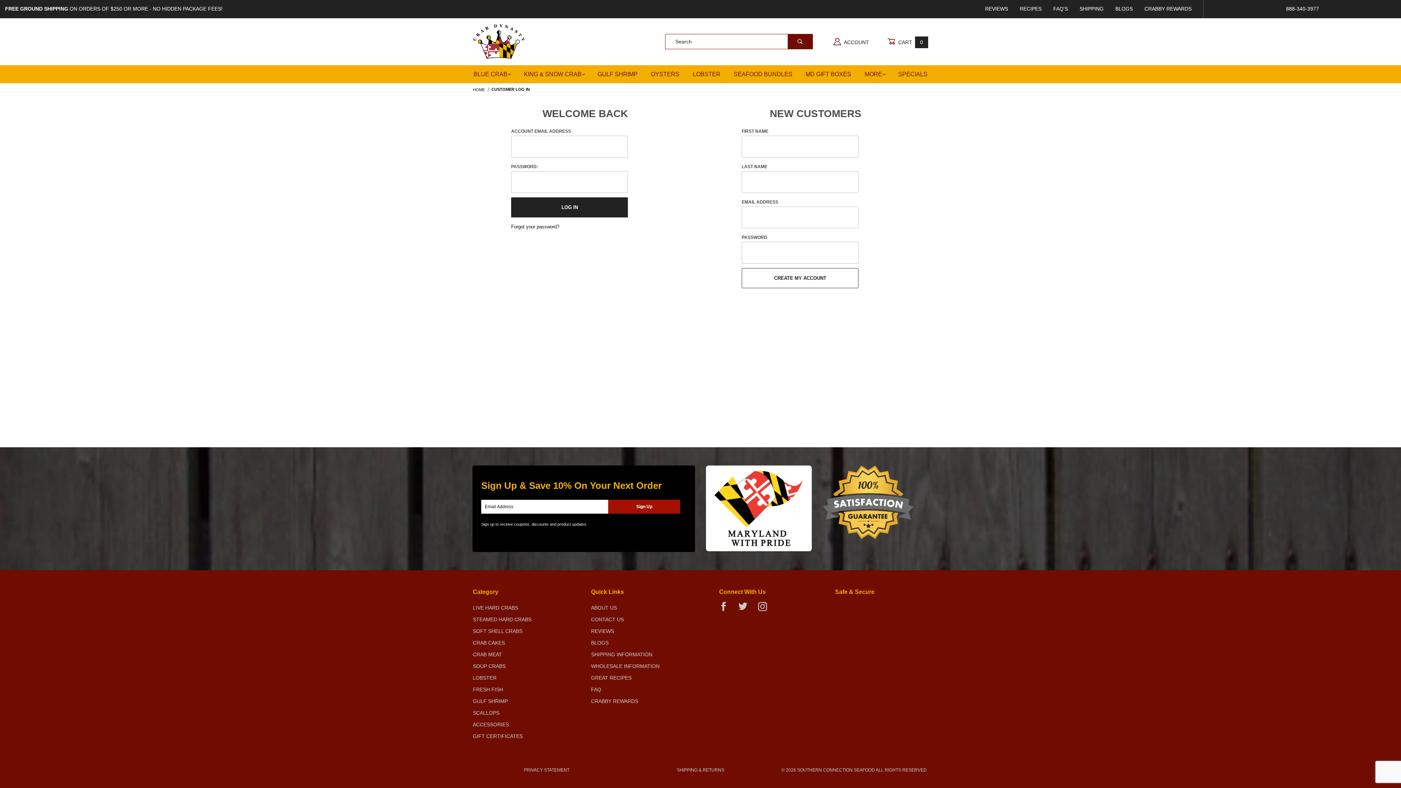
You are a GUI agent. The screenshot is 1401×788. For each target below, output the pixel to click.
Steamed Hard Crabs (502, 619)
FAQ (596, 689)
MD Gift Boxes (828, 74)
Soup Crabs (489, 666)
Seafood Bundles (763, 74)
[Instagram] (765, 609)
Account (856, 42)
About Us (604, 608)
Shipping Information (621, 654)
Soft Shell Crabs (497, 631)
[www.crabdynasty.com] (499, 41)
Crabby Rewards (1168, 9)
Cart (910, 42)
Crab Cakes (489, 643)
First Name (755, 131)
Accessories (491, 724)
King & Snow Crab (553, 74)
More (873, 74)
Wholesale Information (625, 666)
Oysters (665, 74)
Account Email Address (541, 131)
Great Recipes (611, 678)
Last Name (754, 166)
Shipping (1092, 9)
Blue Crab (490, 74)
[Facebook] (726, 609)
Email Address (760, 202)
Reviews (996, 9)
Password (754, 237)
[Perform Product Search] (800, 41)
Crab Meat (487, 654)
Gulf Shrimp (618, 74)
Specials (912, 74)
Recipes (1031, 9)
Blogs (1124, 9)
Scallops (486, 713)
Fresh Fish (488, 689)
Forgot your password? (535, 226)
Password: (524, 166)
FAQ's (1060, 9)
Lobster (707, 74)
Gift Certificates (498, 736)
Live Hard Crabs (495, 608)
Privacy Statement (547, 770)
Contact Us (607, 619)
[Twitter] (745, 609)
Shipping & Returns (700, 770)
